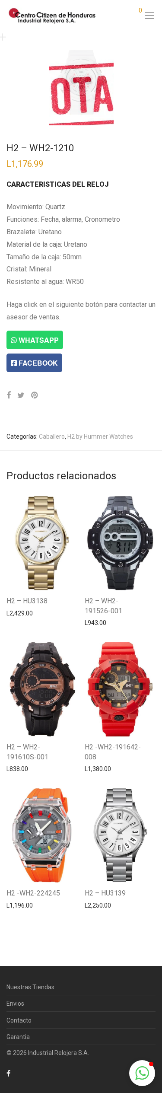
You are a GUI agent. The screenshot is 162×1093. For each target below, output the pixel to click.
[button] (142, 1073)
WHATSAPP (38, 340)
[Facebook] (8, 1073)
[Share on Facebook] (8, 395)
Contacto (19, 1020)
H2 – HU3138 (27, 601)
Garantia (18, 1036)
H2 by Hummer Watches (100, 436)
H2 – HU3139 (105, 893)
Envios (15, 1003)
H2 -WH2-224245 (33, 893)
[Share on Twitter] (21, 395)
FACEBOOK (37, 363)
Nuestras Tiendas (30, 987)
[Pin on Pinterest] (35, 395)
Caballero (52, 436)
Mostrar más (19, 612)
